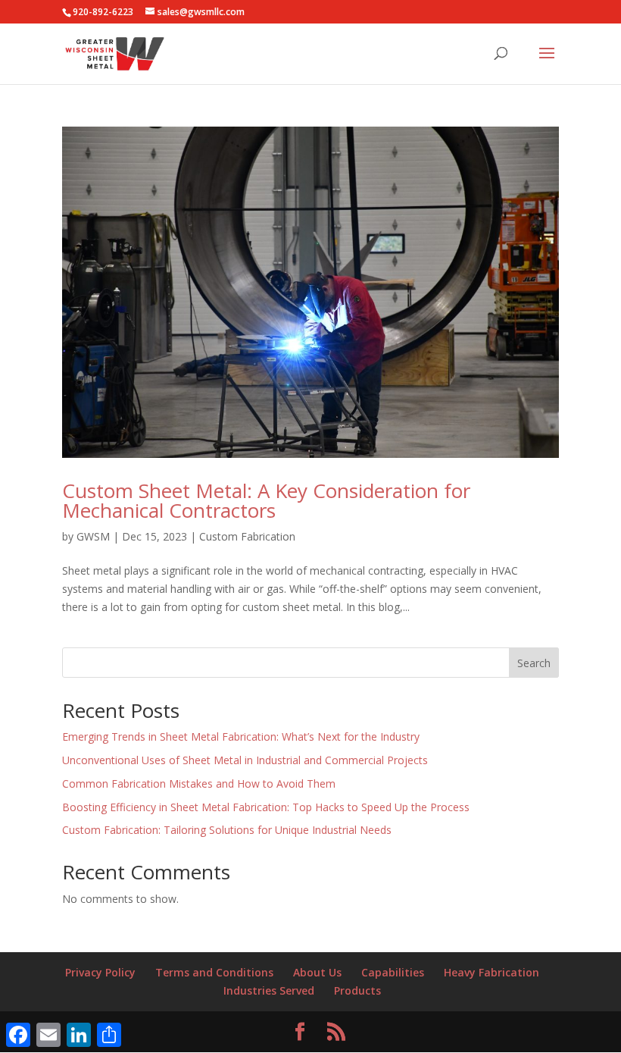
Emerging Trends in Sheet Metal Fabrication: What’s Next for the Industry (241, 736)
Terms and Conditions (214, 972)
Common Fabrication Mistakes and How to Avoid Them (198, 783)
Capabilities (392, 972)
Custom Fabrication (247, 536)
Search (534, 663)
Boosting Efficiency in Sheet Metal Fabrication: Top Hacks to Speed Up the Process (266, 807)
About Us (317, 972)
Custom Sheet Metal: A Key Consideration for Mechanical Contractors (266, 500)
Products (357, 990)
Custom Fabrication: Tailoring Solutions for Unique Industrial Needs (227, 830)
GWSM (93, 536)
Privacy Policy (100, 972)
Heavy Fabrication (491, 972)
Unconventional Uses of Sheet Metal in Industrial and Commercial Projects (245, 760)
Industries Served (268, 990)
